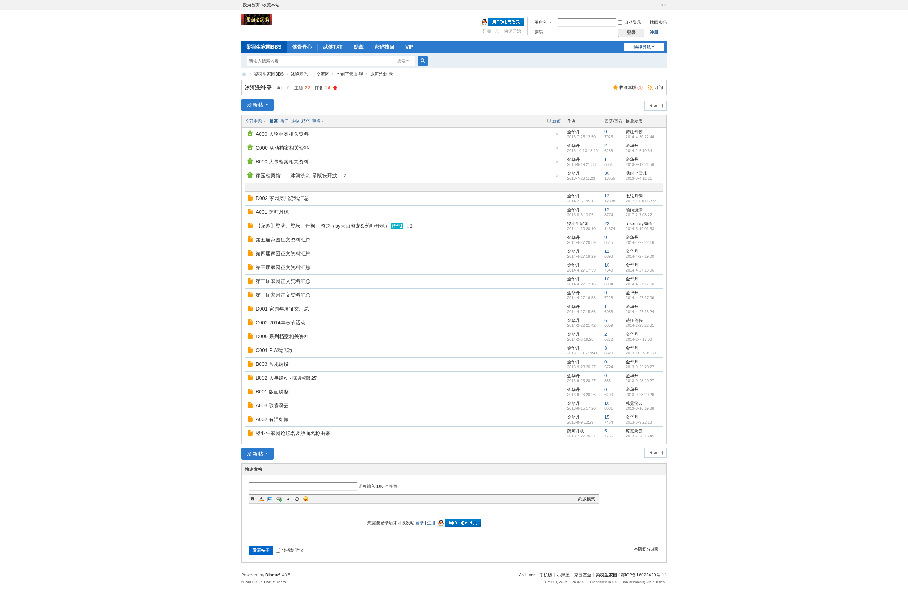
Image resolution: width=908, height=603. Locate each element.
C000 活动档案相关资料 (282, 148)
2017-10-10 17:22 (641, 201)
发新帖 (255, 105)
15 (606, 417)
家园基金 (582, 575)
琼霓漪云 (634, 403)
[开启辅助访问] (657, 5)
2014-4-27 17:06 (640, 298)
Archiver (527, 575)
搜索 (401, 60)
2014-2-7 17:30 (639, 339)
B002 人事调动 (272, 378)
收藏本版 (631, 87)
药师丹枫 (575, 431)
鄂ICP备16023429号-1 (642, 575)
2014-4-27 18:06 (640, 270)
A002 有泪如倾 (272, 419)
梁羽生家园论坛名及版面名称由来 (293, 433)
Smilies (305, 498)
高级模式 (586, 498)
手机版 (545, 575)
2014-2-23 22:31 (640, 325)
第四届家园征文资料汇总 (283, 253)
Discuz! (273, 575)
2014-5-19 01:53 (640, 229)
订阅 (658, 87)
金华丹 (573, 131)
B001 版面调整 (272, 392)
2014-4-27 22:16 (640, 242)
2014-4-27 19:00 (640, 256)
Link (279, 498)
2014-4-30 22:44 (640, 137)
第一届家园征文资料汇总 (283, 295)
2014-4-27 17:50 (640, 284)
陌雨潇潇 (634, 209)
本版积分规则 (646, 549)
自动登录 (632, 22)
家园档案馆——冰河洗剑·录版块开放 (296, 175)
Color (261, 498)
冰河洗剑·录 (258, 87)
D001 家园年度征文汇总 (282, 309)
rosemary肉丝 (639, 223)
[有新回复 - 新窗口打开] (251, 198)
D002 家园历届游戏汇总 (282, 198)
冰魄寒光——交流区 (310, 74)
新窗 (556, 120)
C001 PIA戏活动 (274, 350)
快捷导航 (642, 47)
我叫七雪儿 (636, 173)
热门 (284, 121)
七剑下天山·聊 (349, 74)
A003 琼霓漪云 (272, 405)
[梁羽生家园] (256, 19)
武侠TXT (333, 47)
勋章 (359, 47)
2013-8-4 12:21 (639, 178)
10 (606, 265)
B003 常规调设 (272, 364)
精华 (305, 121)
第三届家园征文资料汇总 (283, 267)
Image (270, 498)
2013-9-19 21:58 (640, 164)
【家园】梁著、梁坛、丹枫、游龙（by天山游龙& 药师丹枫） (323, 226)
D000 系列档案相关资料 (282, 336)
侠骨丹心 (302, 47)
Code (296, 498)
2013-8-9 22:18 (639, 422)
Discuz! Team (275, 582)
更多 (316, 121)
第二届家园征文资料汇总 (283, 281)
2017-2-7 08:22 (639, 215)
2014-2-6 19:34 (639, 151)
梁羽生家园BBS (263, 47)
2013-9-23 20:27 (640, 367)
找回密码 (658, 22)
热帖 (295, 121)
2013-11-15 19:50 (641, 353)
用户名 (540, 22)
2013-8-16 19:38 (640, 408)
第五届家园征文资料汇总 (283, 239)
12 (606, 196)
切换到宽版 (663, 5)
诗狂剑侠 (634, 131)
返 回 (658, 105)
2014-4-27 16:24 (640, 311)
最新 (274, 121)
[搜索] (423, 61)
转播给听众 (292, 550)
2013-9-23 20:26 (640, 394)
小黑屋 (563, 575)
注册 (654, 32)
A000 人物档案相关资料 (282, 134)
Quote (288, 498)
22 (606, 223)
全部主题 (253, 121)
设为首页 (251, 4)
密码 (539, 32)
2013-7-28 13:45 (640, 436)
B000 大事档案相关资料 (282, 161)
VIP (409, 47)
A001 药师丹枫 (272, 212)
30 (606, 173)
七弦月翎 (634, 196)
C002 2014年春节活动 (280, 322)
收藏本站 (270, 4)
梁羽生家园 (244, 74)
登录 (419, 522)
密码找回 (384, 47)
